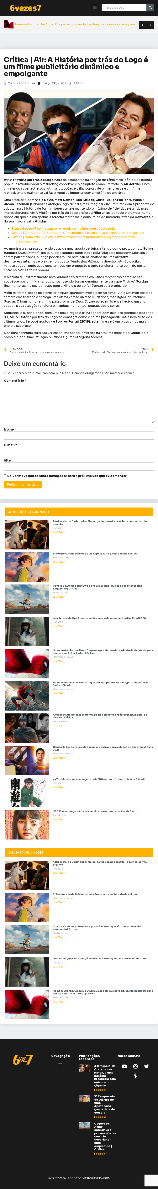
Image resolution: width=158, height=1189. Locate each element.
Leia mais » (100, 1089)
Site (7, 460)
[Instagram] (135, 1066)
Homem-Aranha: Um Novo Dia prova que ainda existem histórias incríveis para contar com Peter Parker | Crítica (103, 651)
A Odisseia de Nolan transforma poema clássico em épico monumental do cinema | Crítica (100, 716)
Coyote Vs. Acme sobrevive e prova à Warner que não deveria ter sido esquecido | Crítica (97, 587)
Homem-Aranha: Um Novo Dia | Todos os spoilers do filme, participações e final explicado (100, 684)
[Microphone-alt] (135, 1076)
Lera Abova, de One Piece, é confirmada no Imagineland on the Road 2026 (99, 618)
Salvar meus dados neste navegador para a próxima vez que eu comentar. (67, 475)
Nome (10, 429)
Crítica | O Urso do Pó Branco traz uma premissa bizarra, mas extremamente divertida (77, 233)
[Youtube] (124, 1066)
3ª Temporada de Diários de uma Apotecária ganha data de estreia (95, 553)
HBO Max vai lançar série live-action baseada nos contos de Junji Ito (96, 811)
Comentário (15, 380)
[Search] (150, 7)
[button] (94, 7)
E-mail (10, 445)
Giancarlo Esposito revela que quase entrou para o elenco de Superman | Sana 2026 (103, 748)
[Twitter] (146, 1066)
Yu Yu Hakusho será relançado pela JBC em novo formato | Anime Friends (99, 779)
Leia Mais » (59, 532)
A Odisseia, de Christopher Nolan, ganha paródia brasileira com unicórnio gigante (100, 522)
